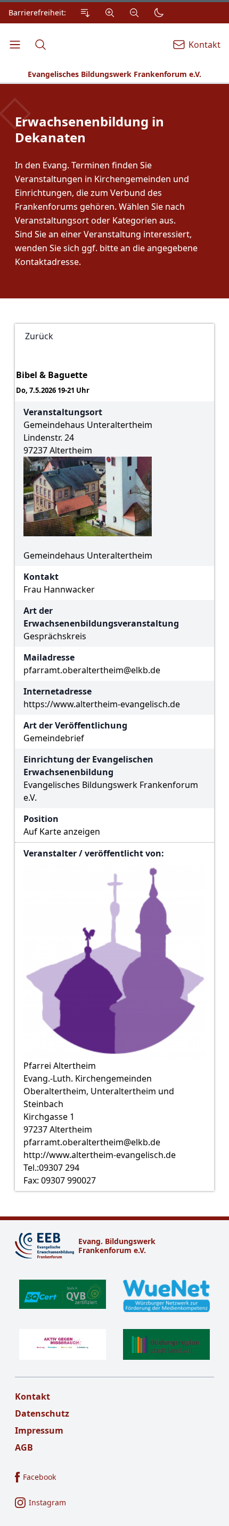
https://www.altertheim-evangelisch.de (101, 704)
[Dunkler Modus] (158, 12)
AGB (24, 1447)
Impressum (39, 1430)
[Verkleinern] (134, 12)
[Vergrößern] (109, 12)
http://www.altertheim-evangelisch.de (99, 1155)
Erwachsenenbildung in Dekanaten (89, 129)
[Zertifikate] (114, 1319)
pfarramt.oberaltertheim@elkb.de (91, 670)
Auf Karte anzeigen (61, 831)
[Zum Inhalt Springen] (85, 12)
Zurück (39, 336)
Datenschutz (42, 1413)
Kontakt (32, 1396)
